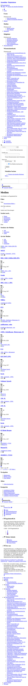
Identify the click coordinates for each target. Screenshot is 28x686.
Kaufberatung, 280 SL (12, 61)
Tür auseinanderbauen (12, 68)
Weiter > (14, 469)
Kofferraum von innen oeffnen (14, 130)
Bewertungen (7, 219)
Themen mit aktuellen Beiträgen (15, 19)
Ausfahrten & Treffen (6, 303)
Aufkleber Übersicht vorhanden (11, 494)
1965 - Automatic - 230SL (7, 376)
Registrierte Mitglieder (12, 40)
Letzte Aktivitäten (11, 42)
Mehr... (6, 175)
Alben (5, 233)
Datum (5, 216)
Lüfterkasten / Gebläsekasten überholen (16, 109)
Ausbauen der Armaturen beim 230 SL (16, 57)
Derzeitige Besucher (12, 41)
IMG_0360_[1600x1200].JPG (10, 258)
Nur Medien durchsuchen (16, 164)
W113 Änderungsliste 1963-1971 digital (17, 128)
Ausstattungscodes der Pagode (14, 121)
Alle (5, 230)
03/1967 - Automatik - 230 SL (8, 253)
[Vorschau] (1, 269)
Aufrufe (6, 222)
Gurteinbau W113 (11, 114)
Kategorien (6, 232)
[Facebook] (7, 531)
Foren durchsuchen (11, 18)
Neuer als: (4, 159)
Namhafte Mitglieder (12, 38)
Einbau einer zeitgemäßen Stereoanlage (16, 92)
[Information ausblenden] (4, 575)
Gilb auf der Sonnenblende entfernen (16, 124)
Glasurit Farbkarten (11, 85)
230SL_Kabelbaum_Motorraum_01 (12, 332)
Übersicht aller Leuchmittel (13, 120)
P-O (2, 349)
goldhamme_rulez (6, 324)
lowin (2, 374)
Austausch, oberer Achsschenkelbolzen (16, 58)
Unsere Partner (7, 137)
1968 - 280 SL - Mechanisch (8, 352)
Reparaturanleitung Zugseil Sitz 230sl (16, 100)
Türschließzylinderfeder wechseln (15, 103)
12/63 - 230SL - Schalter (7, 278)
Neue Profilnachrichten (12, 44)
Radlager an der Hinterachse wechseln (16, 72)
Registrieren (12, 2)
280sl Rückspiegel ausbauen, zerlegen (16, 123)
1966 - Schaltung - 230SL (7, 401)
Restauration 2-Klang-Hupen (14, 106)
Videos (5, 242)
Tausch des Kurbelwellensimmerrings (16, 60)
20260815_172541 (6, 455)
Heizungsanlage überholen (13, 93)
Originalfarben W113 (12, 90)
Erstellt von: (5, 152)
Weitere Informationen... (16, 573)
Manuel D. (4, 447)
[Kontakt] (7, 534)
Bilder (5, 240)
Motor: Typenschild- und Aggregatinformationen (13, 78)
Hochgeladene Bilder (9, 203)
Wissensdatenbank (8, 45)
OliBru (3, 300)
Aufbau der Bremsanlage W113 (14, 55)
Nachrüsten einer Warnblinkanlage (15, 104)
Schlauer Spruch (6, 381)
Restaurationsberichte (9, 491)
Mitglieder (6, 31)
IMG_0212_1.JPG (6, 283)
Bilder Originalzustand (9, 493)
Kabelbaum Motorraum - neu (8, 327)
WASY (3, 250)
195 (10, 469)
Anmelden (4, 2)
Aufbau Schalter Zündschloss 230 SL (16, 118)
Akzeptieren (7, 573)
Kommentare (7, 217)
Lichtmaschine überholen (13, 102)
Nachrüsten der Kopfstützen (14, 74)
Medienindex (7, 475)
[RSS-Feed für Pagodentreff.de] (4, 515)
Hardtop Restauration (12, 110)
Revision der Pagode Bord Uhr (14, 134)
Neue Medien (10, 29)
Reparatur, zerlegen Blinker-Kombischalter (14, 88)
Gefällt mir (6, 220)
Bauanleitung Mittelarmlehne (14, 135)
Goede (3, 275)
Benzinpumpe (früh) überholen (14, 95)
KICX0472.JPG (6, 356)
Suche (5, 138)
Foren (5, 10)
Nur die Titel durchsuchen (16, 150)
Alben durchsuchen (8, 484)
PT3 (2, 307)
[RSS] (7, 532)
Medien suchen (10, 28)
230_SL (3, 398)
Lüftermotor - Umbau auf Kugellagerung (17, 107)
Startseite (6, 579)
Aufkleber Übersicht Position (11, 495)
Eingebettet (6, 243)
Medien (5, 21)
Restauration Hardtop (12, 81)
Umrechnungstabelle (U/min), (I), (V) (16, 96)
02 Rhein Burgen (6, 430)
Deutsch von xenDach (17, 561)
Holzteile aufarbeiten (12, 86)
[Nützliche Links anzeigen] (2, 185)
